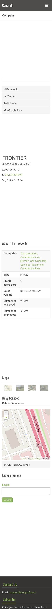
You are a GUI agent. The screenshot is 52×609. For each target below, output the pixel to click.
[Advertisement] (26, 48)
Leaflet (24, 458)
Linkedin (11, 103)
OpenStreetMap (34, 458)
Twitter (11, 96)
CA (6, 174)
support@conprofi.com (23, 592)
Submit (7, 500)
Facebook (11, 89)
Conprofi (7, 4)
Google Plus (15, 110)
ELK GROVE (15, 174)
